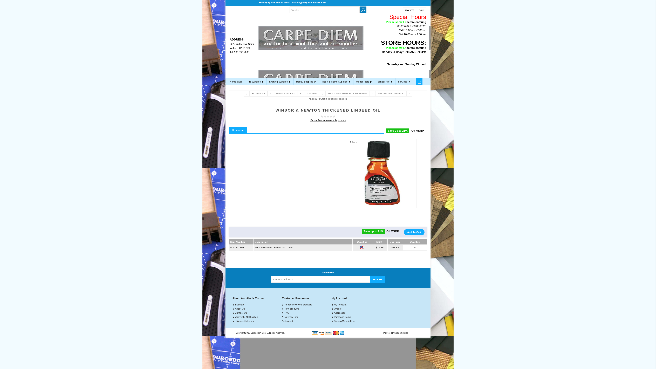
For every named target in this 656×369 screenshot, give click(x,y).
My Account (340, 304)
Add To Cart (414, 232)
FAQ (286, 312)
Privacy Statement (245, 321)
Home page (236, 81)
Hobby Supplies (305, 81)
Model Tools (363, 81)
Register (409, 10)
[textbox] (325, 9)
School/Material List (344, 321)
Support (288, 321)
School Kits (384, 81)
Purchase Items (342, 317)
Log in (421, 10)
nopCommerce (401, 333)
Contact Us (241, 312)
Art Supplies (254, 81)
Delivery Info (291, 317)
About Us (240, 308)
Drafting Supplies (278, 81)
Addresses (339, 312)
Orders (337, 308)
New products (291, 308)
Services (403, 81)
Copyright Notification (246, 317)
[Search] (363, 9)
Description (237, 130)
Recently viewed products (298, 304)
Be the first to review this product (328, 120)
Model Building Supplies (335, 81)
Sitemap (239, 304)
